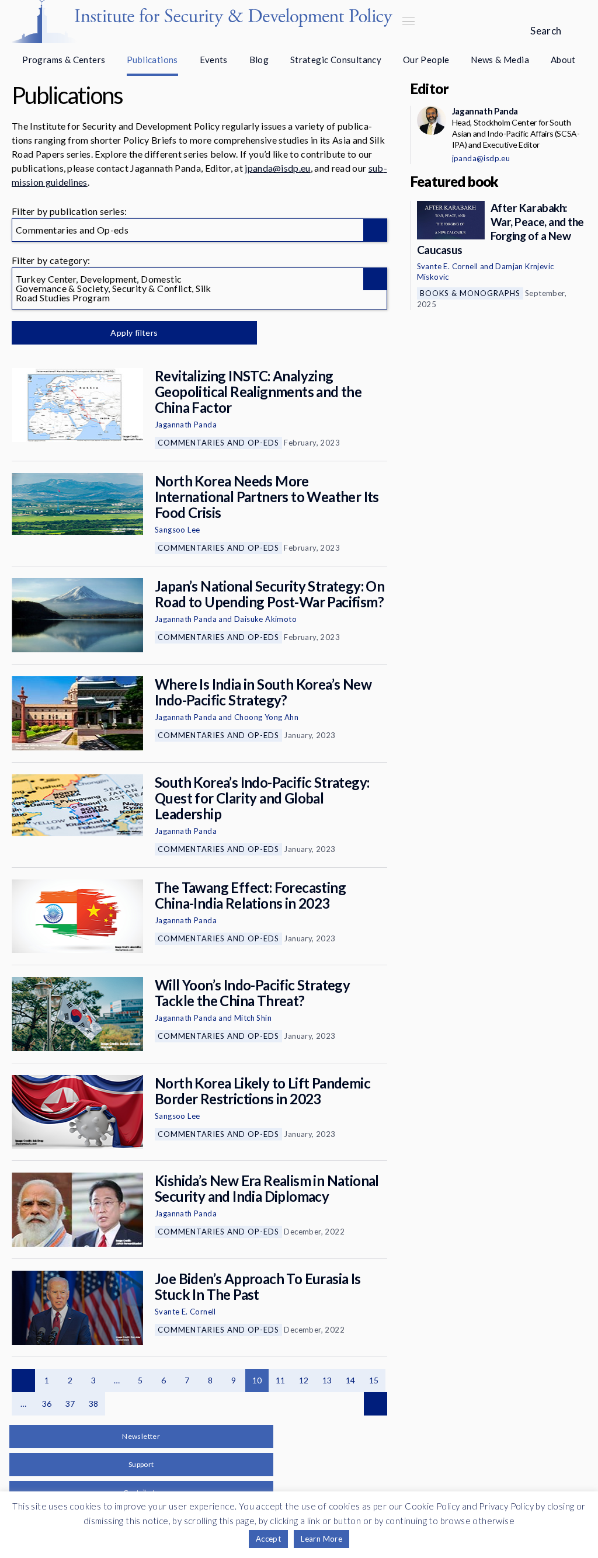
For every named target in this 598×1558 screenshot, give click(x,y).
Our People (426, 59)
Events (214, 59)
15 (374, 1380)
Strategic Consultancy (335, 59)
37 (70, 1404)
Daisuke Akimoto (265, 619)
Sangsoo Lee (177, 529)
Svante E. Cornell (185, 1311)
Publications (152, 59)
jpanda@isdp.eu (277, 167)
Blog (259, 59)
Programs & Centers (63, 59)
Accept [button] (268, 1538)
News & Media (500, 59)
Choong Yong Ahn (266, 717)
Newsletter (141, 1436)
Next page (375, 1404)
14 (351, 1380)
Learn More (321, 1538)
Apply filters (134, 333)
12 (304, 1380)
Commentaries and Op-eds (218, 442)
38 (94, 1404)
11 (281, 1380)
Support (141, 1464)
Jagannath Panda (186, 424)
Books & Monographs (470, 293)
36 (47, 1404)
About (563, 59)
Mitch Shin (253, 1018)
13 (327, 1380)
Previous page (23, 1380)
